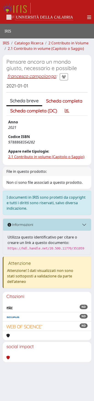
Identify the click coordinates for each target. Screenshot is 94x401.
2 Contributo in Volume (68, 43)
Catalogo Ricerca (28, 43)
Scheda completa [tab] (64, 101)
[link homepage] (17, 8)
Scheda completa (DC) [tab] (33, 111)
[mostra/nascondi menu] (89, 17)
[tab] (67, 111)
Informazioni (22, 224)
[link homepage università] (40, 17)
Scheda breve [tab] (24, 100)
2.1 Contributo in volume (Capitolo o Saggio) (46, 48)
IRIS (6, 43)
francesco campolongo (31, 76)
